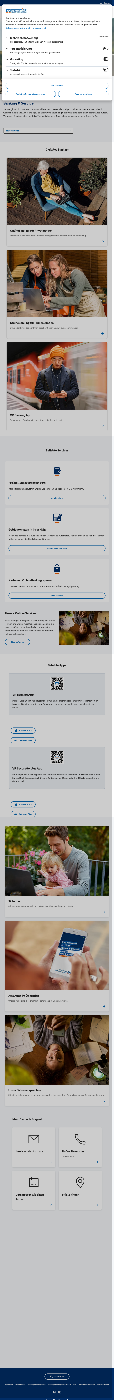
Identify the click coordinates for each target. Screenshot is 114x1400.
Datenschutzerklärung (17, 28)
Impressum (38, 28)
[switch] (105, 48)
